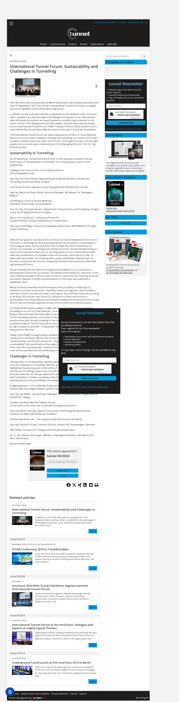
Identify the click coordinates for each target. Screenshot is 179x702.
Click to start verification (92, 369)
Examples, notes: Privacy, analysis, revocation (85, 386)
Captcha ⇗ (104, 372)
